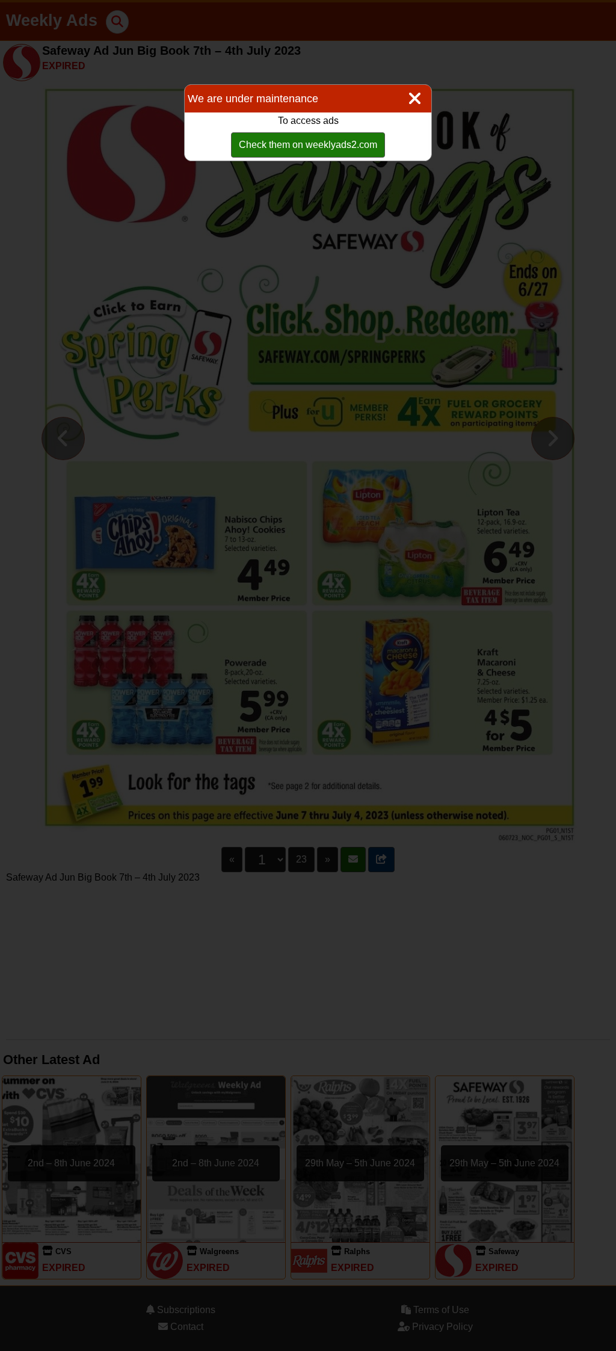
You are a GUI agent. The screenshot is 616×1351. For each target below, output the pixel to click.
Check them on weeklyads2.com (308, 145)
